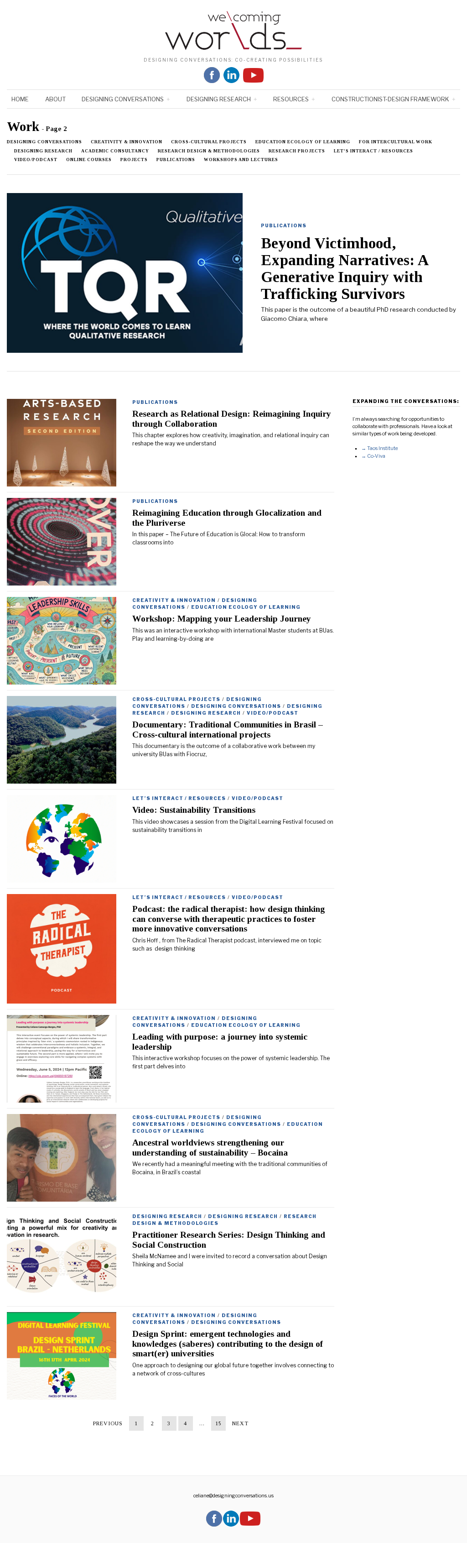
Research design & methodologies (209, 150)
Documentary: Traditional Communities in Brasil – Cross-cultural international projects (227, 729)
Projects (134, 159)
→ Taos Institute (379, 448)
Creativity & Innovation (126, 141)
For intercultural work (395, 141)
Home (20, 99)
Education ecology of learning (302, 141)
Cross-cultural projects (209, 141)
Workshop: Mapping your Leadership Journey (221, 618)
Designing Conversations (123, 99)
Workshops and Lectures (241, 159)
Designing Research (219, 99)
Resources (291, 99)
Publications (175, 159)
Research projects (297, 150)
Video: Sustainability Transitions (193, 810)
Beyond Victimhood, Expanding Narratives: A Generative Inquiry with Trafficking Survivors (344, 268)
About (55, 99)
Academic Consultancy (115, 150)
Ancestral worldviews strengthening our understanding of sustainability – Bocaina (210, 1147)
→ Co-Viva (373, 456)
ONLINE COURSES (89, 159)
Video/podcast (35, 159)
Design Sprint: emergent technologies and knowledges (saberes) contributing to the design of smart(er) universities (227, 1343)
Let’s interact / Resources (373, 150)
